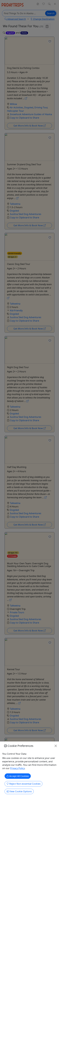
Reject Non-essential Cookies (25, 783)
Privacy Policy (17, 768)
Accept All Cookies (19, 776)
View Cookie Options (20, 791)
